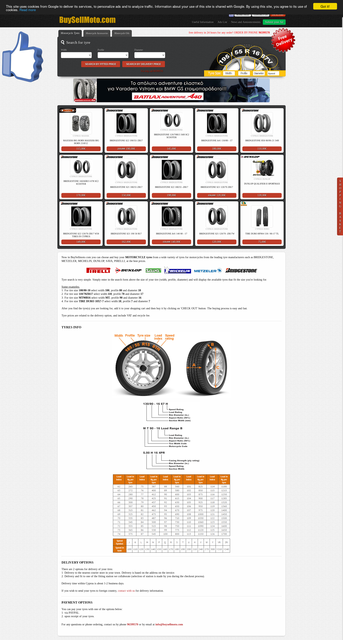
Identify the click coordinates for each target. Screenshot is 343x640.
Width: (64, 50)
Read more (27, 9)
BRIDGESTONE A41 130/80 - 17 (216, 140)
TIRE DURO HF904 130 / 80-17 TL (262, 233)
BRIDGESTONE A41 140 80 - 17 (171, 233)
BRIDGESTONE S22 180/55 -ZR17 (171, 187)
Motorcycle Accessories (97, 33)
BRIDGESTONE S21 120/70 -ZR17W (216, 233)
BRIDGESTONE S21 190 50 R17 (126, 233)
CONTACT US (260, 14)
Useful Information (203, 22)
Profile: (101, 50)
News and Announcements (245, 22)
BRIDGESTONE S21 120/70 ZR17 (217, 187)
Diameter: (139, 50)
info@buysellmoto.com (169, 624)
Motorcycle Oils (121, 33)
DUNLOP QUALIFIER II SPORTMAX (262, 183)
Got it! (325, 6)
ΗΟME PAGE (242, 14)
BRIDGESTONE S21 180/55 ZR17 (126, 187)
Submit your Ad (274, 22)
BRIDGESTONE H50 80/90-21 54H (262, 140)
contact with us (126, 590)
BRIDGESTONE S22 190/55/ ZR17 (126, 140)
